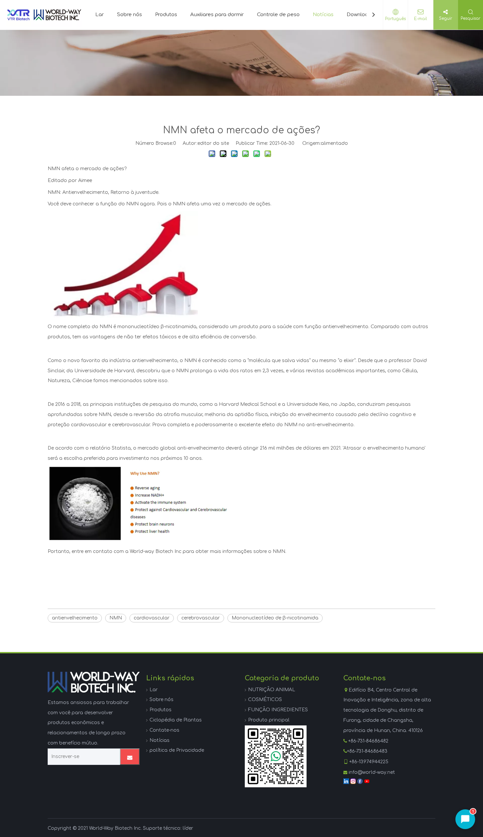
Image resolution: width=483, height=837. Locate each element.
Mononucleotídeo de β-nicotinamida (275, 617)
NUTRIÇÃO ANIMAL (271, 689)
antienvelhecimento (75, 617)
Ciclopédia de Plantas (176, 720)
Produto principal (268, 720)
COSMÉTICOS (265, 699)
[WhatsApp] (276, 756)
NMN (115, 617)
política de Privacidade (177, 750)
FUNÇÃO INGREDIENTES (278, 709)
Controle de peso (278, 14)
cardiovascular (152, 617)
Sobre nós (129, 14)
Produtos (166, 14)
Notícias (323, 14)
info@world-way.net (372, 772)
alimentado (334, 143)
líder (188, 828)
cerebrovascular (200, 617)
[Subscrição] (130, 756)
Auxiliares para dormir (217, 14)
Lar (99, 14)
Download (359, 14)
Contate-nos (164, 730)
